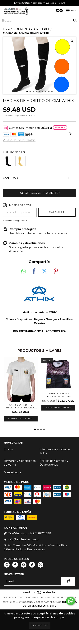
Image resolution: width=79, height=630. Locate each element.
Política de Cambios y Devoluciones (54, 462)
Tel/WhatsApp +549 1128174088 (29, 533)
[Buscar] (75, 20)
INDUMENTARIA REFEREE (31, 29)
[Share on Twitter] (44, 271)
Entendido (40, 625)
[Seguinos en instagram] (7, 565)
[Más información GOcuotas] (60, 127)
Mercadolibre (12, 472)
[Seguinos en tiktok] (32, 565)
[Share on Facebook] (34, 271)
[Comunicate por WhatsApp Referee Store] (70, 601)
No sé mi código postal (15, 220)
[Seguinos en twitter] (40, 565)
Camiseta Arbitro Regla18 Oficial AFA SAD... (58, 395)
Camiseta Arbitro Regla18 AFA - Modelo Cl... (20, 406)
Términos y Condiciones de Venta (19, 462)
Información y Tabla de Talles (55, 451)
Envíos (8, 449)
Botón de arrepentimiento (39, 606)
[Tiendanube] (39, 593)
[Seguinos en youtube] (23, 565)
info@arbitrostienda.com (24, 539)
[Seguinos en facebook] (15, 565)
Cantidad (10, 178)
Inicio (6, 29)
